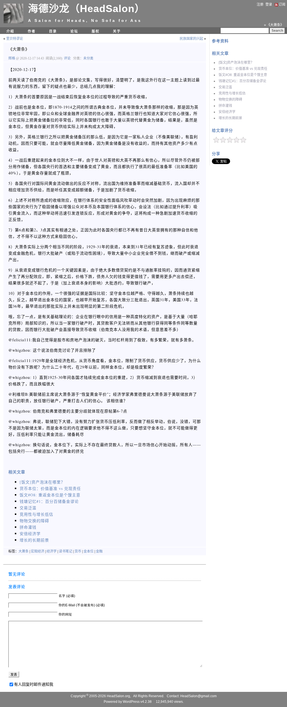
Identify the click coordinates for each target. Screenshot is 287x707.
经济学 (52, 551)
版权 (95, 31)
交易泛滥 (225, 87)
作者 (32, 31)
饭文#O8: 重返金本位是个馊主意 (243, 75)
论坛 (74, 31)
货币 (78, 551)
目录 (53, 31)
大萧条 (23, 551)
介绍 (10, 31)
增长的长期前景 (230, 118)
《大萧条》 (18, 49)
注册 (260, 4)
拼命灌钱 (225, 106)
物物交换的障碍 (230, 100)
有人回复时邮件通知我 (33, 684)
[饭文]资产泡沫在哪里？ (236, 63)
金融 (99, 551)
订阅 (282, 4)
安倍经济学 (227, 112)
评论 (67, 58)
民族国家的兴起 (191, 39)
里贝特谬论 (14, 39)
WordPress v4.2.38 (137, 702)
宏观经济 (37, 551)
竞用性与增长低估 (232, 93)
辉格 (12, 58)
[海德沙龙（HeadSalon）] (13, 22)
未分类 (88, 58)
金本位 (89, 551)
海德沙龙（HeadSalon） (86, 8)
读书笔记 (65, 551)
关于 (117, 31)
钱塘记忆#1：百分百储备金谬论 (242, 81)
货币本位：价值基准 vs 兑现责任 (243, 69)
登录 (268, 4)
